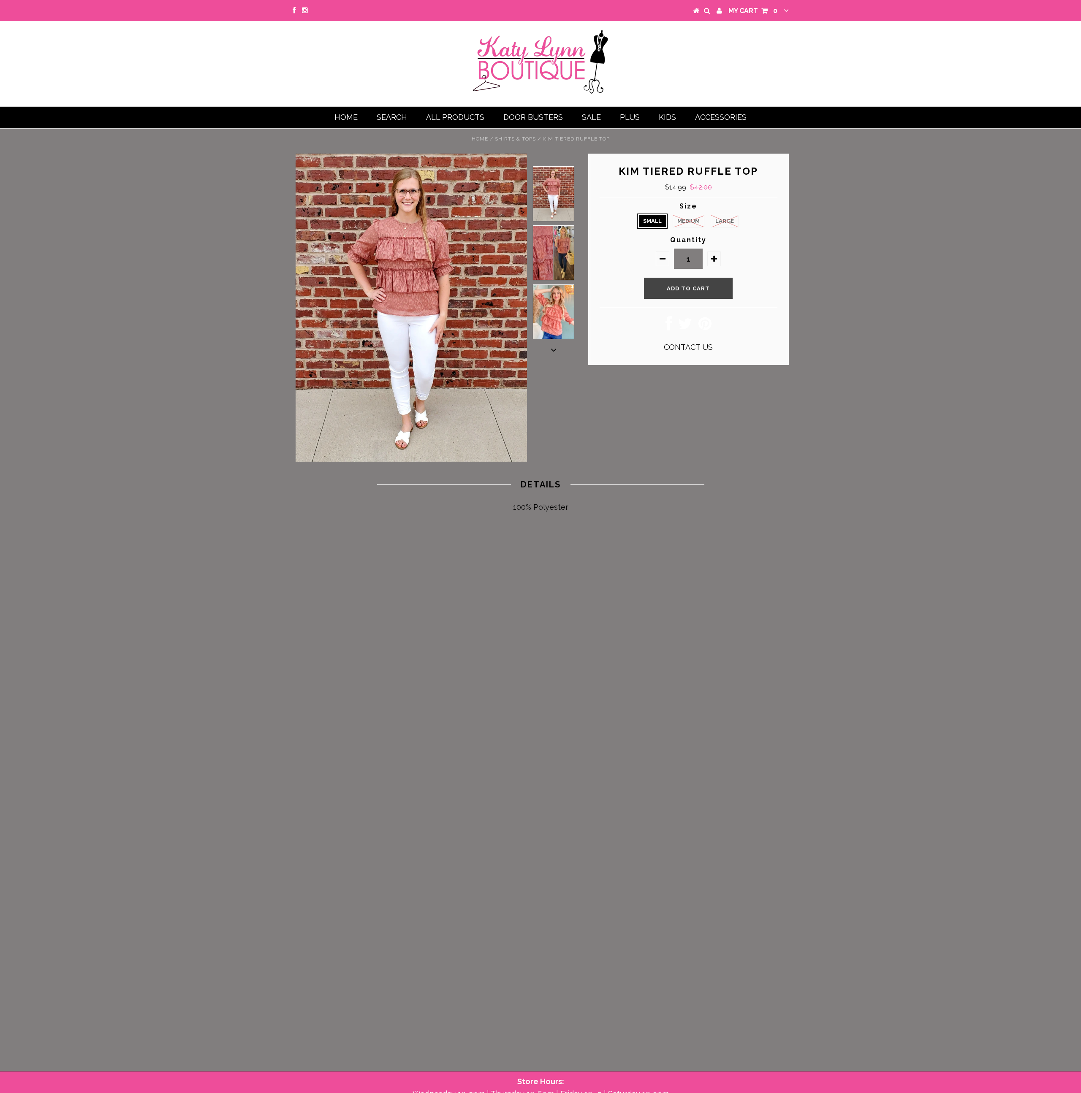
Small (652, 221)
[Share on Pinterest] (705, 326)
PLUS (630, 117)
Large (724, 221)
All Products (455, 117)
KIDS (667, 117)
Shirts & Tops (515, 139)
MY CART (752, 11)
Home (346, 117)
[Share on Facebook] (668, 326)
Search (392, 117)
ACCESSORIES (721, 117)
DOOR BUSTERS (533, 117)
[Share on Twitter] (685, 326)
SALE (591, 117)
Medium (688, 221)
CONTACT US (688, 347)
